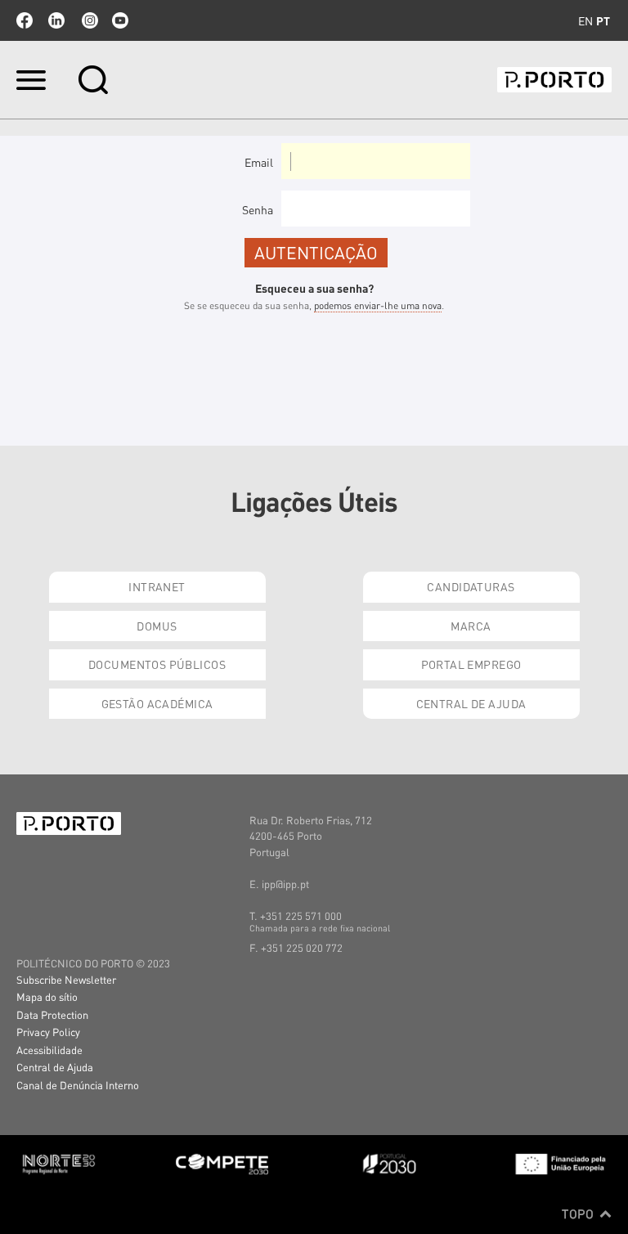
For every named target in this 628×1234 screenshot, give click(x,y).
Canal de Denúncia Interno (77, 1085)
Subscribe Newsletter (66, 979)
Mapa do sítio (47, 996)
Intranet (156, 586)
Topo (579, 1213)
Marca (471, 625)
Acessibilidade (49, 1050)
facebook (24, 20)
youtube (120, 20)
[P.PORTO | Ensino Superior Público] (554, 79)
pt (603, 20)
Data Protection (52, 1014)
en (585, 20)
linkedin (56, 20)
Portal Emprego (471, 664)
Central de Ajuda (471, 703)
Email (258, 162)
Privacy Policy (48, 1032)
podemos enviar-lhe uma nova (378, 305)
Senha (257, 209)
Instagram (88, 20)
